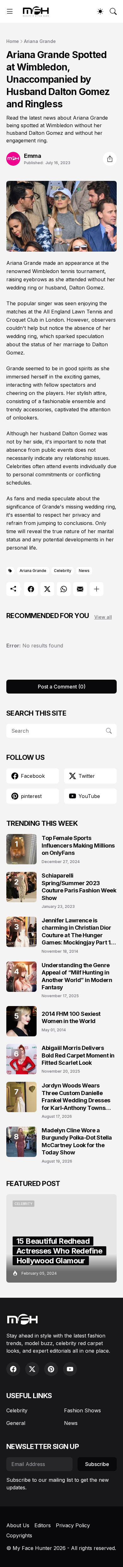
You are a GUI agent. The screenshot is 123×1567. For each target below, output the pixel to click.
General (15, 1423)
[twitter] (32, 1369)
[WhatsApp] (64, 589)
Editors (42, 1525)
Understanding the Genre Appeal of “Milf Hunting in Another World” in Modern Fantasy (77, 976)
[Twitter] (47, 589)
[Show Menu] (10, 11)
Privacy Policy (73, 1525)
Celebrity (62, 570)
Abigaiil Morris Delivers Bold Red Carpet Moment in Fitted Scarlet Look (78, 1055)
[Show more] (96, 589)
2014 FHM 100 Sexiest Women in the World (71, 1017)
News (84, 570)
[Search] (113, 11)
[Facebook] (31, 589)
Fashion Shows (82, 1410)
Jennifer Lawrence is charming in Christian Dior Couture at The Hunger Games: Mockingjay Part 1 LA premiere (76, 931)
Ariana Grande (40, 41)
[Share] (110, 159)
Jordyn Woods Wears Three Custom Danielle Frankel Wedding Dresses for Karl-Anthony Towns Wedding (76, 1096)
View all (103, 617)
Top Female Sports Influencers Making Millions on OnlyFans (78, 845)
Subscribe (97, 1464)
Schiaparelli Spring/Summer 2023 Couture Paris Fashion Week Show (79, 886)
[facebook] (13, 1369)
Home (12, 41)
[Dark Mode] (100, 11)
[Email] (80, 589)
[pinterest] (51, 1369)
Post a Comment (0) (61, 686)
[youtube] (70, 1369)
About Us (17, 1525)
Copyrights (19, 1535)
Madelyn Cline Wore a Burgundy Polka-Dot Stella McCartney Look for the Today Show (77, 1141)
